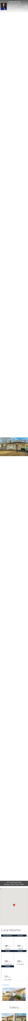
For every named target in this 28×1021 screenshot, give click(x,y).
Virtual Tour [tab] (5, 985)
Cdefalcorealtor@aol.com (15, 9)
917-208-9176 (17, 4)
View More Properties (14, 11)
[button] (3, 446)
